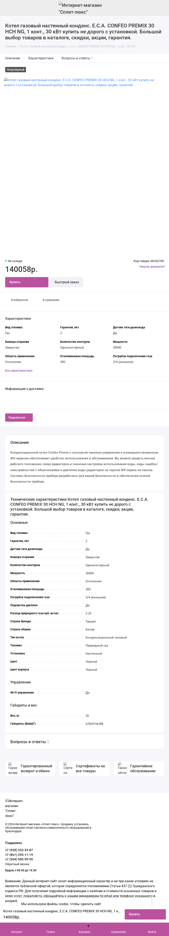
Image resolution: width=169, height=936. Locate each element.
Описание (12, 58)
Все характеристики (18, 370)
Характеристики (40, 58)
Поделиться (16, 417)
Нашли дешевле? (152, 266)
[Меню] (7, 7)
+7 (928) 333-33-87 (19, 850)
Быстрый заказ (67, 282)
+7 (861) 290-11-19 (19, 855)
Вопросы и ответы (77, 58)
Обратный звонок (17, 864)
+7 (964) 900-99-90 (19, 859)
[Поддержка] (161, 7)
